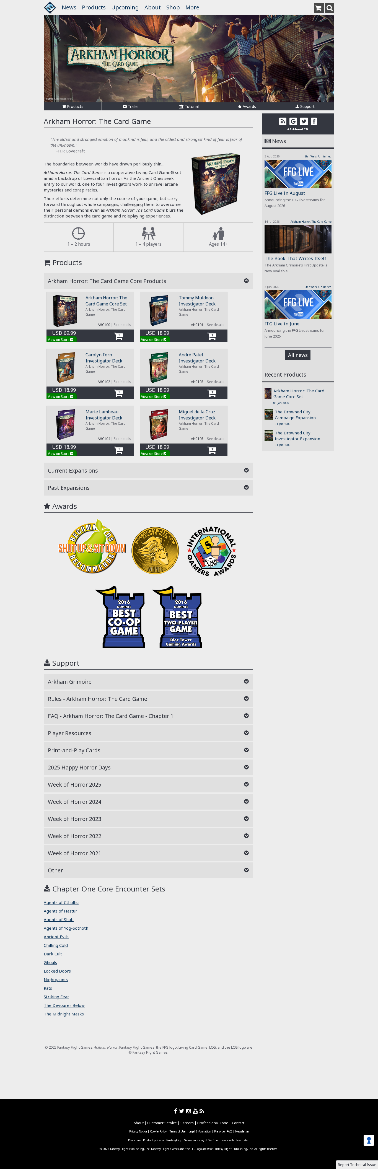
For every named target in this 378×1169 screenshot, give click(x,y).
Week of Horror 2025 (74, 784)
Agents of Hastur (60, 911)
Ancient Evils (56, 936)
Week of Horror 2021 (74, 853)
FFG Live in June (282, 324)
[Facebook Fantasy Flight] (176, 1111)
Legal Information (199, 1131)
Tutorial (191, 106)
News (69, 7)
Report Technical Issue (357, 1164)
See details (122, 324)
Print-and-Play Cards (74, 750)
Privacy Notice (138, 1131)
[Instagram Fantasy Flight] (189, 1111)
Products (94, 7)
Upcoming (125, 7)
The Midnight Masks (64, 1014)
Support (307, 106)
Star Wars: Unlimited (318, 156)
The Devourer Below (64, 1005)
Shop (173, 7)
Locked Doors (57, 971)
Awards (249, 106)
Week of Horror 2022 (74, 836)
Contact (238, 1122)
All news (298, 355)
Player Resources (69, 733)
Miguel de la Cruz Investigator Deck (197, 415)
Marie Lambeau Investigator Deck (104, 415)
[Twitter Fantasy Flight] (182, 1111)
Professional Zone (212, 1122)
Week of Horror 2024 (74, 801)
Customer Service (162, 1122)
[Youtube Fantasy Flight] (196, 1111)
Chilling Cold (56, 945)
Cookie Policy (158, 1131)
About (152, 7)
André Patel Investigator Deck (197, 358)
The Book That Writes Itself (296, 258)
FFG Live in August (285, 193)
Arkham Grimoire (70, 681)
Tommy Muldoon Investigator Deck (197, 301)
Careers (187, 1122)
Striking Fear (56, 996)
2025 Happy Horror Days (79, 767)
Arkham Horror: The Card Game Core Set (106, 301)
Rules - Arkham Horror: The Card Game (97, 699)
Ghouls (50, 962)
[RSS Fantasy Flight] (202, 1111)
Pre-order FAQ (223, 1131)
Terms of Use (177, 1131)
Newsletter (242, 1131)
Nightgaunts (56, 979)
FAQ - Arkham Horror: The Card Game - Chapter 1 (111, 716)
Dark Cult (53, 954)
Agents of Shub (59, 919)
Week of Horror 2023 (74, 819)
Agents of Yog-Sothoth (66, 928)
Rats (48, 988)
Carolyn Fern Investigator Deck (104, 358)
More (192, 7)
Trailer (133, 106)
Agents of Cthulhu (61, 902)
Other (55, 870)
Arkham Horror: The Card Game (311, 222)
